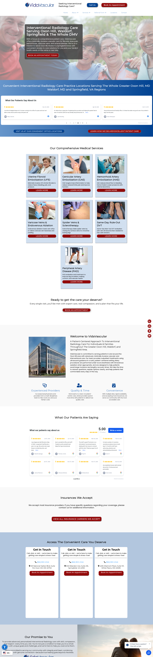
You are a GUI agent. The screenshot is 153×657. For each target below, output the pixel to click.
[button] (77, 12)
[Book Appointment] (149, 336)
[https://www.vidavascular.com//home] (39, 5)
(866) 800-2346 (43, 562)
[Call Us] (149, 321)
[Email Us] (149, 326)
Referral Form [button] (99, 12)
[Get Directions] (149, 331)
